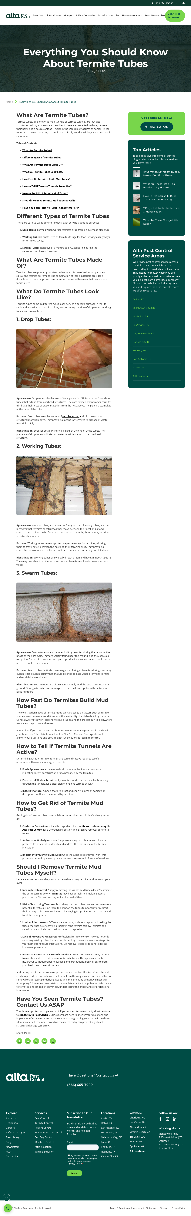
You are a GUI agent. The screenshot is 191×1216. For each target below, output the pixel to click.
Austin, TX (106, 1118)
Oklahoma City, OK (111, 1137)
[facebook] (160, 1119)
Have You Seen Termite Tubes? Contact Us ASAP (50, 207)
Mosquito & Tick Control (48, 1132)
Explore (11, 1113)
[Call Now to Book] (8, 1208)
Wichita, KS (136, 1112)
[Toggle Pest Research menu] (164, 15)
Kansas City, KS (109, 1156)
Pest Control (42, 1118)
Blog (8, 1142)
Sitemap (164, 1208)
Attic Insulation (43, 1147)
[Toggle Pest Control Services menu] (60, 15)
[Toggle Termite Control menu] (118, 15)
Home (9, 101)
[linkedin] (175, 1119)
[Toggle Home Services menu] (141, 15)
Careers (10, 1127)
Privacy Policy (178, 1208)
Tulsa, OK (106, 1142)
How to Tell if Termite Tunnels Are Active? (47, 186)
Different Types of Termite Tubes (41, 157)
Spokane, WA (137, 1146)
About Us (11, 1118)
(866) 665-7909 (159, 127)
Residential (12, 1123)
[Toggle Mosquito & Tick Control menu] (94, 15)
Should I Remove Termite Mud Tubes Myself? (48, 200)
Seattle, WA (136, 1141)
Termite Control (44, 1123)
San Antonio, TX (110, 1127)
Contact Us (12, 1156)
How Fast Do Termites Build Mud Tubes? (46, 179)
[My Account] (183, 2)
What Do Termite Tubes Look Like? (42, 172)
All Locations (137, 1151)
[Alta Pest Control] (18, 15)
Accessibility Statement (144, 1208)
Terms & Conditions (120, 1208)
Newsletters (12, 1147)
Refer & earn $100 (16, 1132)
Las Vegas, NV (137, 1122)
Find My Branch (164, 2)
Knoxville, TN (108, 1147)
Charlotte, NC (137, 1117)
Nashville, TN (108, 1151)
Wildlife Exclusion (44, 1151)
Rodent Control (43, 1127)
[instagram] (167, 1119)
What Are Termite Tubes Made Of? (42, 164)
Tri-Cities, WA (137, 1136)
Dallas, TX (106, 1123)
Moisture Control (44, 1142)
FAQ (8, 1151)
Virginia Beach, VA (140, 1132)
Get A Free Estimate (174, 15)
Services (41, 1113)
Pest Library (12, 1137)
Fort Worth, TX (109, 1132)
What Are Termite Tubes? (37, 150)
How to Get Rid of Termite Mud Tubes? (45, 193)
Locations (108, 1113)
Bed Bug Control (44, 1137)
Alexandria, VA (138, 1127)
